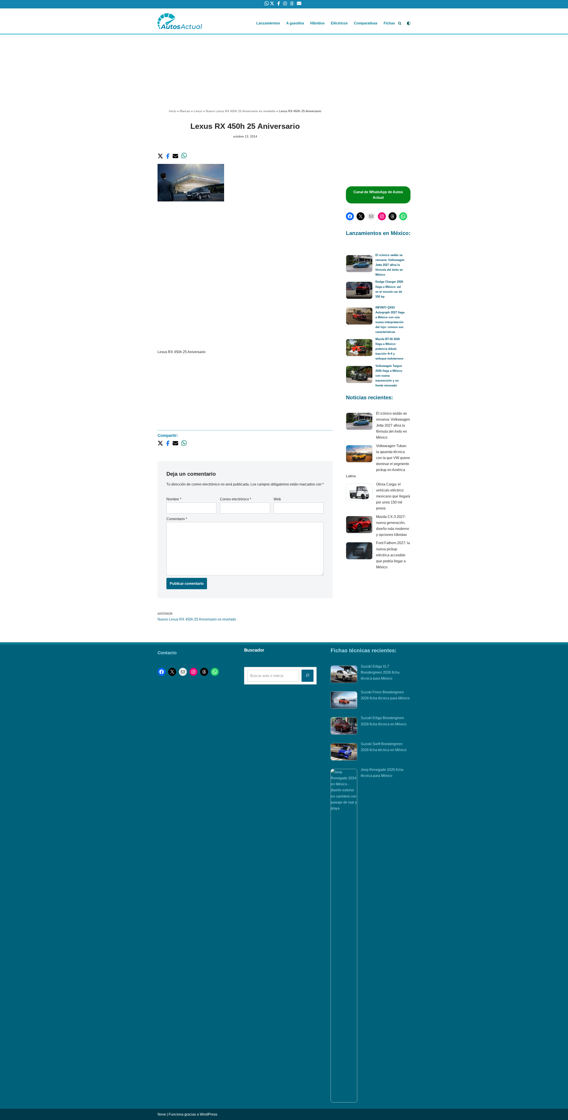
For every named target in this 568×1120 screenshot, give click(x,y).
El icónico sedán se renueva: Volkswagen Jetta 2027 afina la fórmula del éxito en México (389, 264)
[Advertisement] (284, 67)
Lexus (198, 111)
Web (277, 499)
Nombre (173, 499)
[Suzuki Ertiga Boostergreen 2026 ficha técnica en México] (344, 726)
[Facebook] (350, 216)
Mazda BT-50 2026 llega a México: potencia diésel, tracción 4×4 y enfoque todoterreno (389, 348)
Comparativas (365, 23)
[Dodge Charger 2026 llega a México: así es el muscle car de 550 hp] (359, 291)
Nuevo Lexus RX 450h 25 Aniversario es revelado (240, 111)
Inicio (172, 111)
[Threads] (392, 216)
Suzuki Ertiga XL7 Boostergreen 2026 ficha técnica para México (380, 672)
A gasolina (295, 23)
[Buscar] (399, 23)
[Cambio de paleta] (408, 23)
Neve (162, 1114)
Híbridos (317, 23)
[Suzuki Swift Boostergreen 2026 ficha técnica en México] (344, 752)
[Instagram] (382, 216)
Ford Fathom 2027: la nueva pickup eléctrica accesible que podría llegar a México (393, 555)
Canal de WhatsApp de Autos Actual (378, 195)
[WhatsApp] (403, 216)
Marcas (185, 111)
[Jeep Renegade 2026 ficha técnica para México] (344, 935)
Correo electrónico (235, 499)
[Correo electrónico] (371, 216)
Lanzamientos (268, 23)
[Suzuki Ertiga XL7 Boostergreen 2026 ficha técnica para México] (344, 675)
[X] (361, 216)
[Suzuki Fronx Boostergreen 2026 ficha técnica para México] (344, 700)
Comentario (176, 519)
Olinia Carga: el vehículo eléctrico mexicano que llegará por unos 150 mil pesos (393, 496)
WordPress (208, 1114)
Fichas (389, 23)
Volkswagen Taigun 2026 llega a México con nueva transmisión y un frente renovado (388, 375)
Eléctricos (339, 23)
